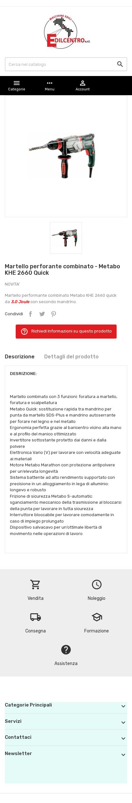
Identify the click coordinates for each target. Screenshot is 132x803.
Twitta (42, 314)
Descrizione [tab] (20, 357)
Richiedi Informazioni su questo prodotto (66, 331)
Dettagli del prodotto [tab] (71, 357)
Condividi (30, 314)
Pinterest (53, 314)
